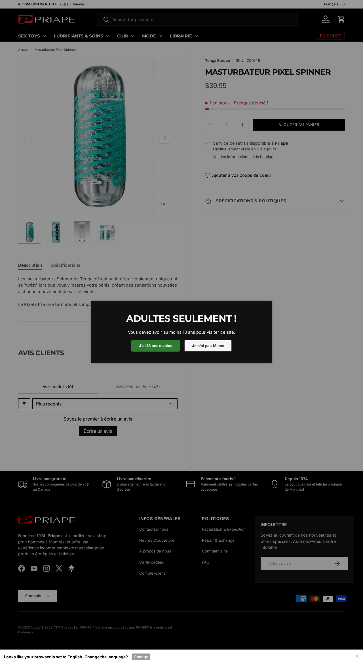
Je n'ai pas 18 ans (208, 345)
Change (141, 656)
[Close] (357, 655)
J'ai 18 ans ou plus (155, 345)
